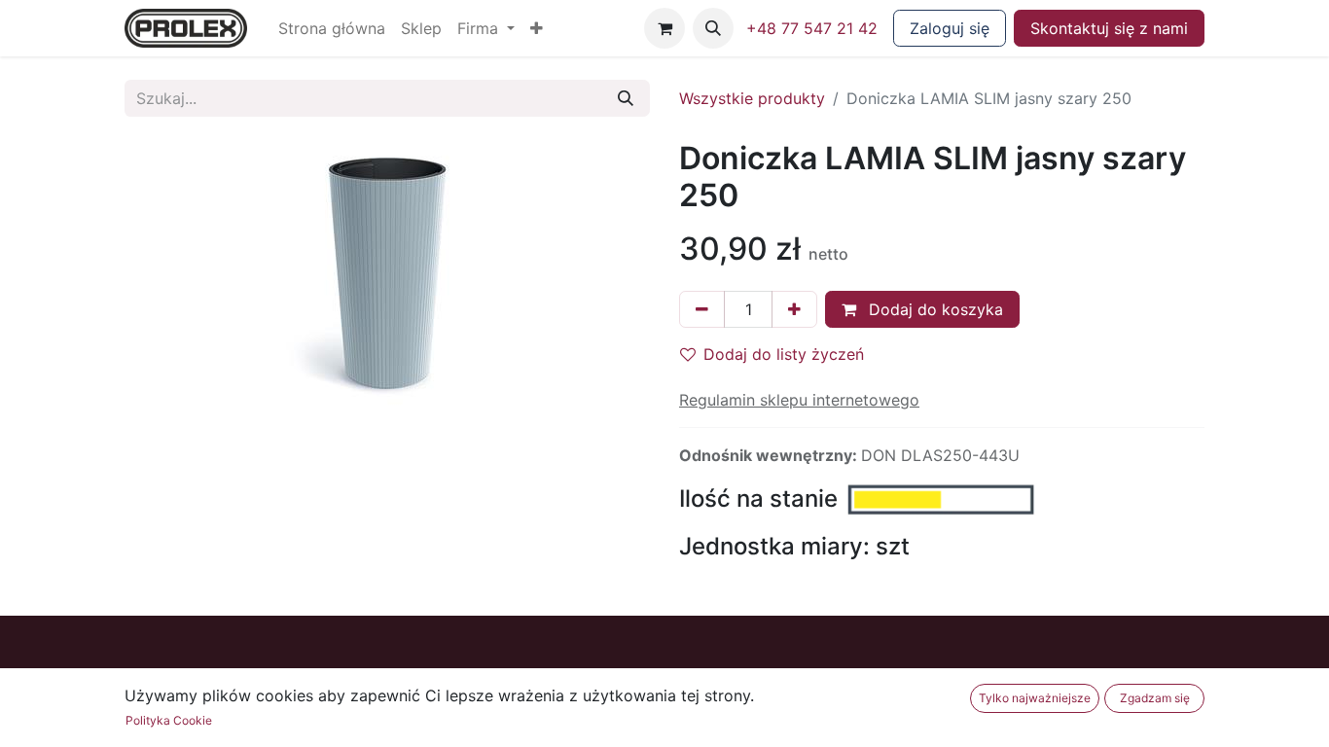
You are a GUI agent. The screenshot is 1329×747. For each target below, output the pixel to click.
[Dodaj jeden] (794, 309)
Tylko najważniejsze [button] (1035, 698)
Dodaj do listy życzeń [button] (783, 354)
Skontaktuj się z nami (1109, 28)
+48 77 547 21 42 (812, 28)
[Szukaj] (625, 98)
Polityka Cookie (169, 720)
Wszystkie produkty (752, 98)
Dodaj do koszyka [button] (933, 309)
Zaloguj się (949, 28)
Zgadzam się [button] (1155, 698)
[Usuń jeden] (702, 309)
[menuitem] (331, 28)
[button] (536, 28)
